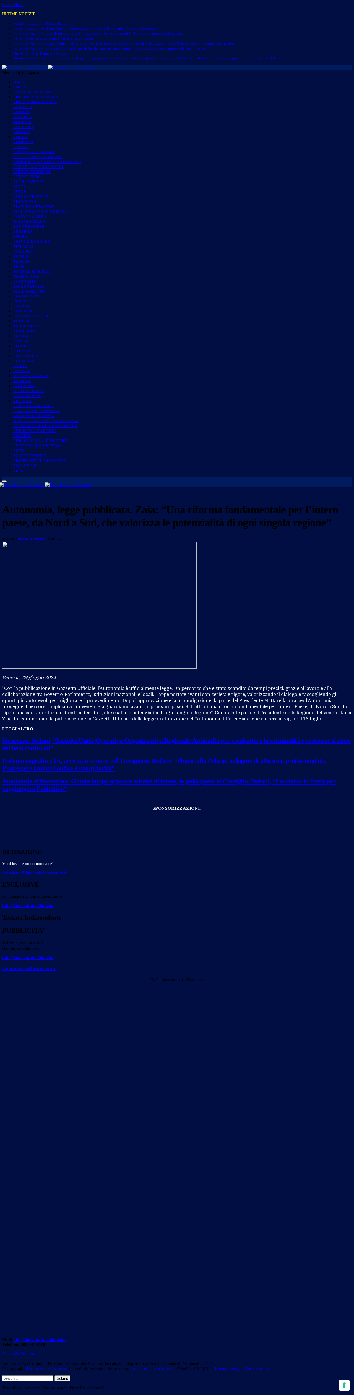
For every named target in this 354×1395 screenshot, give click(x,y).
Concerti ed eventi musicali (47, 162)
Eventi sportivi (32, 172)
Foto (19, 451)
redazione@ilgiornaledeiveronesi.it (34, 873)
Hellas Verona (31, 376)
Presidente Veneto (35, 97)
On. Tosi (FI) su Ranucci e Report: (40, 53)
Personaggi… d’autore (40, 441)
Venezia (22, 107)
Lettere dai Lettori (37, 446)
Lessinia (23, 231)
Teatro (21, 261)
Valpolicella (29, 221)
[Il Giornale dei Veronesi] (48, 67)
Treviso (22, 122)
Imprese (22, 301)
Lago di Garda (30, 216)
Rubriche (22, 401)
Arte (19, 266)
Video (19, 470)
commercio (26, 296)
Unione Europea (32, 241)
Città (20, 187)
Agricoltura (28, 286)
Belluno (23, 127)
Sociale (22, 351)
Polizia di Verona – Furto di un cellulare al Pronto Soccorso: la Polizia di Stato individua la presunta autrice (98, 33)
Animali (22, 336)
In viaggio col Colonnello (45, 426)
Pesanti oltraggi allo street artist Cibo (42, 23)
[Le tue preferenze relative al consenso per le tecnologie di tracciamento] (344, 1385)
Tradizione (26, 276)
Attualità (23, 246)
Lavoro (21, 306)
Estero (20, 236)
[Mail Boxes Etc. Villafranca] (177, 817)
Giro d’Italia (28, 391)
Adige (20, 192)
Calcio (21, 371)
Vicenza (22, 117)
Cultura (23, 251)
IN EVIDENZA (27, 396)
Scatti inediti (29, 456)
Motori (22, 381)
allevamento (29, 291)
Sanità (21, 341)
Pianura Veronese (34, 207)
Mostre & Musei (31, 271)
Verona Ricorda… (34, 416)
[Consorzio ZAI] (177, 837)
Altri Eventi (28, 182)
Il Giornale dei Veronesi (46, 1368)
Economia (24, 281)
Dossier (22, 436)
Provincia (25, 202)
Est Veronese (29, 226)
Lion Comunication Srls (151, 1368)
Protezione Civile (35, 102)
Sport (20, 366)
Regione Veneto (32, 92)
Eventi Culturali (34, 152)
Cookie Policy (257, 1368)
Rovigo (21, 132)
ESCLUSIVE (25, 466)
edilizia (23, 311)
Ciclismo (23, 386)
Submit (62, 1378)
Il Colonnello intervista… (46, 421)
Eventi (21, 147)
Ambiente (24, 331)
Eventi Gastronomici (38, 167)
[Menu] (4, 481)
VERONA (20, 137)
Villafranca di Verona (40, 211)
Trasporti (25, 326)
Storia (21, 256)
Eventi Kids (26, 177)
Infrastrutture (32, 316)
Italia (19, 82)
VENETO (20, 87)
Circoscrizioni (31, 197)
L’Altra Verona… (33, 406)
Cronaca (23, 142)
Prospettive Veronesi (39, 461)
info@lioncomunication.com (28, 905)
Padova (21, 112)
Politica (23, 361)
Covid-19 (23, 346)
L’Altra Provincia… (36, 411)
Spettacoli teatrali (38, 157)
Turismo (23, 321)
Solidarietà (27, 356)
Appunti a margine (34, 431)
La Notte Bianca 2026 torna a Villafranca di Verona (53, 38)
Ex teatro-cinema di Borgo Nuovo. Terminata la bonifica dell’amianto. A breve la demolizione (87, 28)
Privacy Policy (227, 1368)
